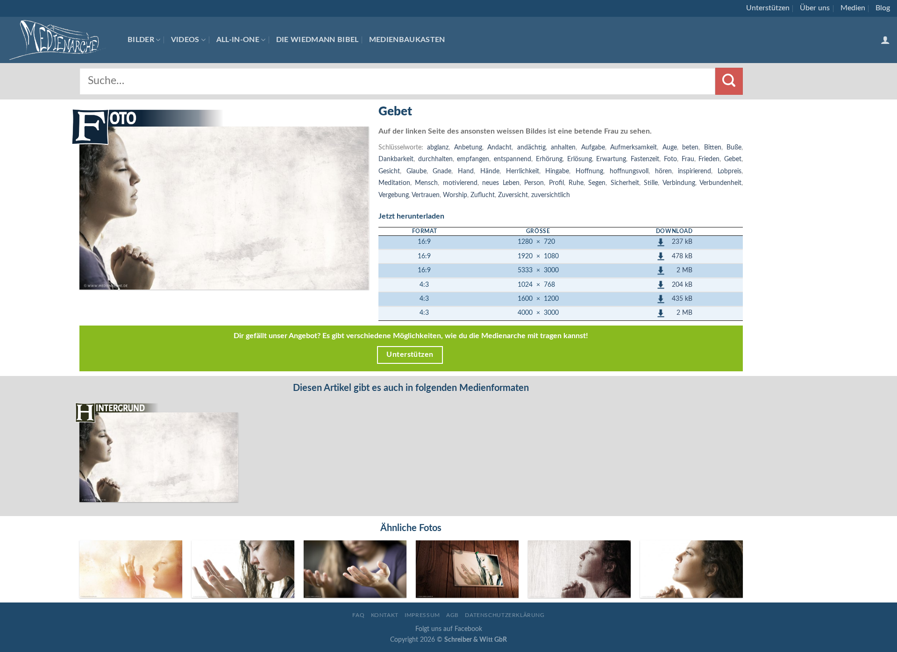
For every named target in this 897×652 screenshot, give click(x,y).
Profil (556, 182)
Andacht (499, 147)
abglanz (437, 147)
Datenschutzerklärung (504, 615)
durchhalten (435, 159)
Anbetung (468, 147)
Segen (596, 182)
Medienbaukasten (407, 39)
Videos (185, 39)
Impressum (422, 615)
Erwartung (611, 159)
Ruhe (576, 182)
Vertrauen (426, 194)
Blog (883, 8)
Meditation (394, 182)
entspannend (512, 159)
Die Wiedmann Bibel (317, 39)
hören (663, 171)
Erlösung (579, 159)
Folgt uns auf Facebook (448, 628)
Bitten (712, 147)
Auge (669, 147)
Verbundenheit (720, 182)
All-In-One (237, 39)
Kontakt (385, 615)
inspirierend (694, 171)
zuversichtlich (550, 194)
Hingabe (557, 171)
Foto (670, 159)
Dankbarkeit (395, 159)
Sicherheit (625, 182)
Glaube (416, 171)
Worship (455, 194)
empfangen (473, 159)
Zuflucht (482, 194)
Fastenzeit (645, 159)
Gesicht (389, 171)
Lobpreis (729, 171)
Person (534, 182)
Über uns (815, 8)
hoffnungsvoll (629, 171)
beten (690, 147)
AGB (452, 615)
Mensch (426, 182)
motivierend (460, 182)
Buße (733, 147)
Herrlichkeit (522, 171)
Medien (852, 8)
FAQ (358, 615)
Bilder (141, 39)
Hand (466, 171)
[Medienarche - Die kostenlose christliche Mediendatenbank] (60, 40)
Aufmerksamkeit (633, 147)
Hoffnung (589, 171)
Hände (489, 171)
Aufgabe (593, 147)
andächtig (531, 147)
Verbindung (678, 182)
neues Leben (500, 182)
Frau (688, 159)
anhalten (563, 147)
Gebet (732, 159)
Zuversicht (513, 194)
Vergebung (393, 194)
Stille (651, 182)
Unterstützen (768, 8)
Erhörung (549, 159)
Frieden (708, 159)
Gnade (442, 171)
